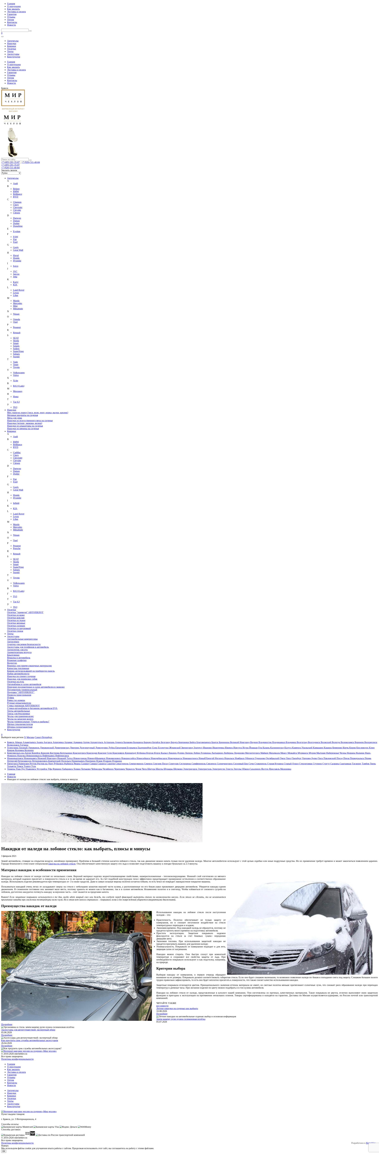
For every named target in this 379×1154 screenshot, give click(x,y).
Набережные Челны (336, 753)
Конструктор (13, 57)
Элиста (229, 769)
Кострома (55, 753)
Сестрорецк (185, 763)
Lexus (16, 292)
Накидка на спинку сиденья (21, 676)
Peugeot (17, 327)
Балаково (128, 742)
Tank (15, 362)
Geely (16, 247)
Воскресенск (370, 742)
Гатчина (24, 745)
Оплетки (11, 49)
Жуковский (175, 747)
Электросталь (205, 769)
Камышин (318, 747)
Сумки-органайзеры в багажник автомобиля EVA (32, 708)
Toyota (16, 367)
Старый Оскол (291, 763)
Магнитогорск (252, 753)
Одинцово (260, 758)
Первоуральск (357, 758)
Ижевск (229, 747)
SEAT (16, 338)
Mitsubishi (18, 308)
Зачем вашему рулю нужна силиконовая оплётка (180, 1019)
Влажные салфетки (17, 660)
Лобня (196, 753)
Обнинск (250, 758)
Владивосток (265, 742)
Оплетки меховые (16, 623)
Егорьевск (132, 747)
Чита (144, 769)
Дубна (111, 747)
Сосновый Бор (241, 763)
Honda (16, 258)
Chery (16, 205)
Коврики (11, 46)
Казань (266, 747)
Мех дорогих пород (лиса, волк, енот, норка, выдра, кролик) (37, 412)
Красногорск (79, 753)
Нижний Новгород (47, 758)
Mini (15, 306)
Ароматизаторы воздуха (19, 652)
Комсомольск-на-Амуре (19, 753)
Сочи (251, 763)
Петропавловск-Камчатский (46, 761)
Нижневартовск (15, 758)
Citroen (16, 213)
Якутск (265, 769)
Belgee (16, 189)
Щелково (178, 769)
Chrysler (17, 210)
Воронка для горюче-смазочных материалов (29, 665)
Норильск (229, 758)
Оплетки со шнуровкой (19, 628)
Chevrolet (17, 207)
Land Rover (18, 290)
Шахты (160, 769)
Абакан (19, 742)
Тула (33, 766)
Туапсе (27, 766)
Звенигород (187, 747)
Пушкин (107, 761)
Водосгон (12, 663)
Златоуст (198, 747)
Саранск (102, 763)
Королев (45, 753)
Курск (157, 753)
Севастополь (122, 763)
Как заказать (13, 9)
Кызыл (164, 753)
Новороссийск (128, 758)
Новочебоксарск (159, 758)
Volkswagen (19, 372)
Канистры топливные (18, 668)
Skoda (16, 340)
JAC (15, 271)
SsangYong (18, 351)
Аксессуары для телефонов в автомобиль (28, 647)
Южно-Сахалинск (251, 769)
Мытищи (321, 753)
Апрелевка (58, 742)
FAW (15, 236)
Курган (150, 753)
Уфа (50, 769)
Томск (20, 766)
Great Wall (18, 250)
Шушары (168, 769)
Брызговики (13, 655)
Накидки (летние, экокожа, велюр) (24, 423)
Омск (283, 758)
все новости (162, 1006)
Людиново (239, 753)
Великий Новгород (240, 742)
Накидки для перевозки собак (22, 679)
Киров (352, 747)
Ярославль (274, 769)
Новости (11, 25)
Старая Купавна (275, 763)
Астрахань (109, 742)
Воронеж (359, 742)
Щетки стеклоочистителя (20, 724)
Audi (15, 183)
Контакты (12, 22)
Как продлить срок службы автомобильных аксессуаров (29, 1040)
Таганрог (357, 763)
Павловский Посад (333, 758)
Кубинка (141, 753)
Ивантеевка (218, 747)
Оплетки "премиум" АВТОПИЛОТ (25, 612)
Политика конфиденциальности (17, 1059)
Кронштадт (131, 753)
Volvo (16, 375)
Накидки (11, 43)
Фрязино (57, 769)
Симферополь (199, 763)
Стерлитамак (306, 763)
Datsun (16, 220)
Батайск (156, 742)
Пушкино (117, 761)
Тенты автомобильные (18, 711)
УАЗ (15, 407)
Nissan (16, 314)
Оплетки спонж (15, 631)
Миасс (284, 753)
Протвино (90, 761)
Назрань (351, 753)
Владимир (291, 742)
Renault (16, 332)
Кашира (328, 747)
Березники (184, 742)
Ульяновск (31, 769)
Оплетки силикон (16, 625)
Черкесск (130, 769)
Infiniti (16, 503)
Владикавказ (279, 742)
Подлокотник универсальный (22, 689)
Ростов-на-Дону (45, 763)
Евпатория (121, 747)
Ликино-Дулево (176, 753)
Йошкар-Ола (256, 747)
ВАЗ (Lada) (18, 386)
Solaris (16, 346)
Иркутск (238, 747)
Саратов (111, 763)
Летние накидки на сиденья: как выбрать (177, 1008)
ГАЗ (15, 596)
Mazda (16, 300)
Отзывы (11, 17)
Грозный (23, 747)
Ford (15, 242)
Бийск (193, 742)
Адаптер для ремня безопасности (24, 644)
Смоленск (211, 763)
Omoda (16, 319)
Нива (15, 396)
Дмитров (75, 747)
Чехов (138, 769)
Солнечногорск (225, 763)
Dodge (16, 223)
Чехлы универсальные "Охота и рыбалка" (28, 721)
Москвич (17, 391)
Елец (155, 747)
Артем (86, 742)
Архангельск (97, 742)
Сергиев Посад (161, 763)
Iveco (15, 266)
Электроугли (219, 769)
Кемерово (337, 747)
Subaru (16, 354)
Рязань (77, 763)
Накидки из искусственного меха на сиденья (30, 420)
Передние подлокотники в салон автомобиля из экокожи (36, 687)
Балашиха (138, 742)
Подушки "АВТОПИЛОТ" (20, 692)
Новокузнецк (80, 758)
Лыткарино (217, 753)
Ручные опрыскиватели (19, 703)
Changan (17, 202)
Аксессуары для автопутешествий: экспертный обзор (28, 1029)
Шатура (151, 769)
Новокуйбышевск (96, 758)
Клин (372, 747)
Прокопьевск (78, 761)
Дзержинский (47, 747)
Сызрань (335, 763)
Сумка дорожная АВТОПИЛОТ (23, 705)
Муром (312, 753)
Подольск (66, 761)
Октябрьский (273, 758)
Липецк (189, 753)
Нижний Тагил (65, 758)
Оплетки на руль (15, 681)
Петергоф (12, 761)
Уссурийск (42, 769)
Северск (148, 763)
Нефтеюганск (62, 755)
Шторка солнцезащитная (19, 727)
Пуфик (10, 697)
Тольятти (12, 766)
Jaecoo (16, 274)
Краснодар (92, 753)
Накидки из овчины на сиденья (23, 428)
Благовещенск (203, 742)
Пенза (346, 758)
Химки (77, 769)
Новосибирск (143, 758)
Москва (30, 737)
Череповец (120, 769)
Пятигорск (13, 763)
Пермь (368, 758)
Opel (15, 322)
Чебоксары (97, 769)
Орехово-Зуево (310, 758)
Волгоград (302, 742)
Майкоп (264, 753)
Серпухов (174, 763)
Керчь (346, 747)
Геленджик (13, 747)
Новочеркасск (175, 758)
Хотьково (86, 769)
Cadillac (17, 452)
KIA (15, 284)
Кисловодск (362, 747)
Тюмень (11, 769)
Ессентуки (163, 747)
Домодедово (101, 747)
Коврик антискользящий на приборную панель (31, 671)
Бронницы (224, 742)
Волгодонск (314, 742)
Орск (320, 758)
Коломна (20, 750)
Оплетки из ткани (16, 620)
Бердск (174, 742)
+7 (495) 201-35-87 (10, 162)
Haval (16, 255)
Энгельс (237, 769)
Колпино (29, 750)
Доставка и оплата (16, 11)
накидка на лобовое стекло (62, 863)
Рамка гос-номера (16, 700)
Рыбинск (69, 763)
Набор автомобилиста (18, 673)
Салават (85, 763)
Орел (289, 758)
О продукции (14, 6)
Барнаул (148, 742)
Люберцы (229, 753)
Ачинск (119, 742)
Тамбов (366, 763)
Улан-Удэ (20, 769)
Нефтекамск (48, 755)
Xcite (15, 380)
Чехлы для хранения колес (20, 716)
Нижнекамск (30, 758)
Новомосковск (113, 758)
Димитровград (62, 747)
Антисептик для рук (17, 649)
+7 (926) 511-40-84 (30, 162)
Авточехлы (13, 41)
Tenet (15, 364)
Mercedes (17, 303)
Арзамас (68, 742)
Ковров (11, 750)
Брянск (11, 742)
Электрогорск (190, 769)
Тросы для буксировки (18, 713)
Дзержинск (34, 747)
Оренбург (297, 758)
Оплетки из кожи (16, 615)
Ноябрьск (240, 758)
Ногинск (219, 758)
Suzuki (16, 356)
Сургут (326, 763)
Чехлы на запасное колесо (20, 719)
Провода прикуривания (19, 695)
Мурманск (303, 753)
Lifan (15, 295)
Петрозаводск (24, 761)
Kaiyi (15, 282)
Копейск (36, 753)
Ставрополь (260, 763)
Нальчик (360, 753)
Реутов (33, 763)
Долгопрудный (87, 747)
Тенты (10, 51)
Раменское (24, 763)
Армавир (78, 742)
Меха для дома (14, 418)
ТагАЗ (16, 402)
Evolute (16, 231)
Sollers (16, 348)
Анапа (40, 742)
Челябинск (108, 769)
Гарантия (11, 14)
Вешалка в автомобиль (18, 657)
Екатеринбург (145, 747)
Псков (99, 761)
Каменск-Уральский (302, 747)
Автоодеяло (13, 641)
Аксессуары (13, 54)
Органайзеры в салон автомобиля (24, 684)
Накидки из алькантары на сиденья (25, 426)
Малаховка (285, 769)
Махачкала (274, 753)
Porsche (16, 548)
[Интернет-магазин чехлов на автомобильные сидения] (189, 134)
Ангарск (48, 742)
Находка (21, 755)
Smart (16, 343)
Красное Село (105, 753)
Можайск (293, 753)
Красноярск (119, 753)
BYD (15, 197)
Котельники (66, 753)
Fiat (15, 239)
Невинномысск (34, 755)
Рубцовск (59, 763)
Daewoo (17, 218)
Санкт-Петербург (43, 737)
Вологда (336, 742)
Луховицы (205, 753)
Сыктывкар (346, 763)
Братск (215, 742)
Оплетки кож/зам (15, 617)
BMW (16, 191)
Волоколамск (348, 742)
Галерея (11, 3)
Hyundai (17, 260)
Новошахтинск (191, 758)
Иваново (207, 747)
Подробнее (161, 1014)
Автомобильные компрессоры (22, 639)
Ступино (317, 763)
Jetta (15, 276)
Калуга (288, 747)
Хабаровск (67, 769)
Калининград (277, 747)
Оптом (10, 19)
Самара (94, 763)
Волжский (326, 742)
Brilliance (17, 194)
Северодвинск (136, 763)
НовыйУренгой (207, 758)
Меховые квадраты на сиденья (22, 415)
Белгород (166, 742)
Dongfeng (18, 226)
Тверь (373, 763)
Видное (254, 742)
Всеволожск (13, 745)
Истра (246, 747)
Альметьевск (29, 742)
